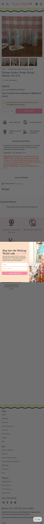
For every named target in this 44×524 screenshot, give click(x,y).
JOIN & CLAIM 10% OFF (14, 273)
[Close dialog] (42, 243)
